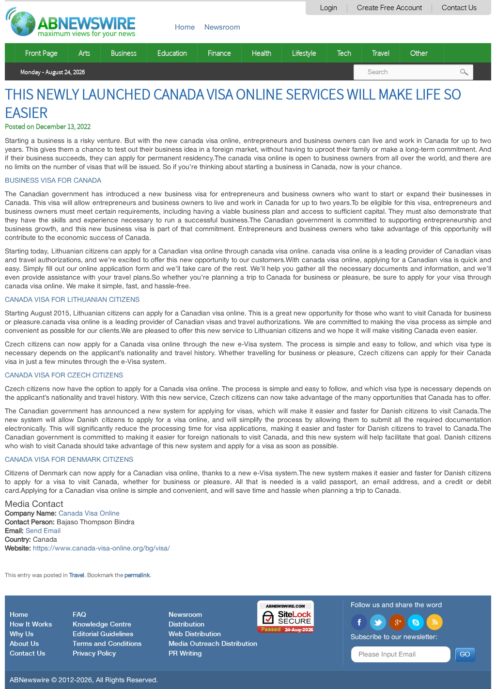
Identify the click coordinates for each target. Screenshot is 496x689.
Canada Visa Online (89, 513)
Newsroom (222, 27)
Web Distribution (195, 634)
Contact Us (459, 8)
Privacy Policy (94, 653)
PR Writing (185, 653)
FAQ (79, 614)
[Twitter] (378, 623)
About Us (24, 644)
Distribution (186, 624)
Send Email (43, 530)
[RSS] (434, 623)
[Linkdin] (396, 623)
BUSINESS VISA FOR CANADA (53, 180)
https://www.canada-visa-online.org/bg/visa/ (101, 548)
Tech (344, 53)
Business (124, 53)
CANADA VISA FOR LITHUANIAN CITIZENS (72, 299)
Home (185, 27)
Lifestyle (304, 53)
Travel (380, 53)
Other (419, 53)
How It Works (31, 624)
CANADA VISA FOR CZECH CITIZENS (64, 375)
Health (261, 53)
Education (172, 53)
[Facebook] (359, 623)
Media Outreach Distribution (213, 644)
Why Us (21, 634)
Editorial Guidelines (103, 634)
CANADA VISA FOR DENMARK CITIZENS (69, 459)
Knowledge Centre (102, 624)
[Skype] (415, 623)
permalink (137, 575)
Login (328, 8)
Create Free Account (389, 8)
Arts (84, 53)
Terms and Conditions (107, 644)
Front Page (41, 53)
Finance (219, 53)
